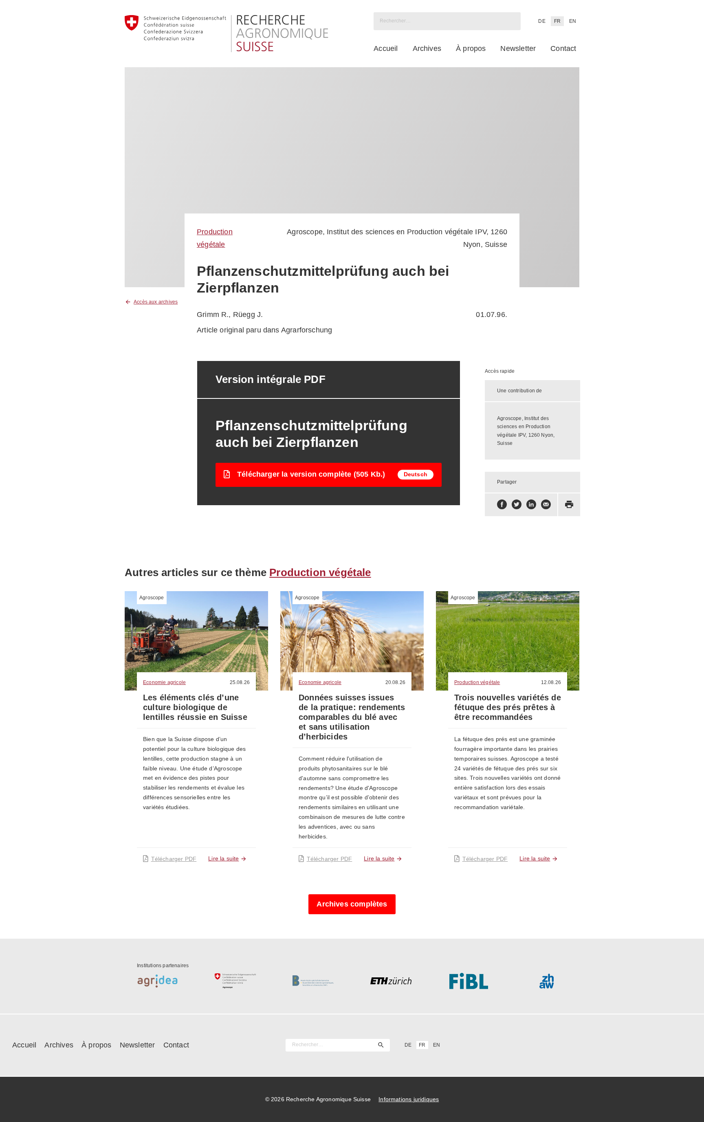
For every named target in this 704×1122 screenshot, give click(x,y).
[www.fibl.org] (468, 981)
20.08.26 (395, 682)
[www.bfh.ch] (313, 981)
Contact (563, 48)
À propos (471, 48)
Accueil (386, 48)
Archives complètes (352, 904)
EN (572, 21)
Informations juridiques (408, 1099)
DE (541, 21)
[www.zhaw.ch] (546, 981)
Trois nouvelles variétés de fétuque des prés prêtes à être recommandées (507, 707)
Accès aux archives (156, 302)
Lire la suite (223, 858)
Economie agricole (164, 682)
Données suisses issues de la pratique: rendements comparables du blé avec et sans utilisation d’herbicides (352, 717)
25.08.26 (240, 682)
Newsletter (518, 48)
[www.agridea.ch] (157, 981)
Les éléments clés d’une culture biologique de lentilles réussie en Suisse (195, 707)
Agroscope (151, 598)
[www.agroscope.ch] (235, 981)
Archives (427, 48)
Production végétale (320, 572)
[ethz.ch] (390, 981)
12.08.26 (551, 682)
